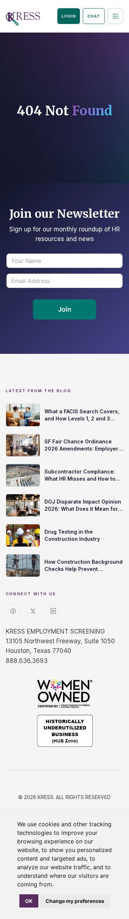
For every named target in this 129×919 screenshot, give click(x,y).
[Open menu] (115, 16)
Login (69, 16)
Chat (93, 16)
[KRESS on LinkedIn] (53, 611)
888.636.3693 (27, 660)
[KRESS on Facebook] (13, 611)
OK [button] (29, 901)
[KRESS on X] (33, 611)
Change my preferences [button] (75, 901)
